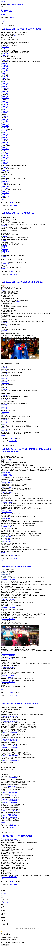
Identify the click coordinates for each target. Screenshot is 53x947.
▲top (2, 207)
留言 (15, 202)
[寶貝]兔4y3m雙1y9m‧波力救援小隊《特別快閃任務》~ (23, 282)
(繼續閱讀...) (3, 199)
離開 (8, 944)
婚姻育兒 (12, 17)
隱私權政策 (34, 928)
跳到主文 (3, 14)
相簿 (4, 20)
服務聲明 (39, 928)
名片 (4, 23)
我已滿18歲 (3, 944)
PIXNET (16, 928)
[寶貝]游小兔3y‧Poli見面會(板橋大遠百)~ (18, 836)
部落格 (5, 21)
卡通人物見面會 (13, 205)
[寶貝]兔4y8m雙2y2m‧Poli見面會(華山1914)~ (20, 213)
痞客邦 (11, 202)
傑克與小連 (6, 10)
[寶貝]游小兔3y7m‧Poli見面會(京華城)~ (18, 566)
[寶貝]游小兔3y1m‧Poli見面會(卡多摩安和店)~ (20, 703)
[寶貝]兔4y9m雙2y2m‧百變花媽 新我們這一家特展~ (22, 29)
